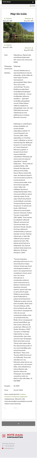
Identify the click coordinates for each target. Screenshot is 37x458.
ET (30, 6)
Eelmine (9, 18)
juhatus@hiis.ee (9, 448)
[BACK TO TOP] (18, 423)
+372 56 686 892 (9, 446)
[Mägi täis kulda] (18, 41)
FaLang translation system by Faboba (9, 416)
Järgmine (28, 18)
